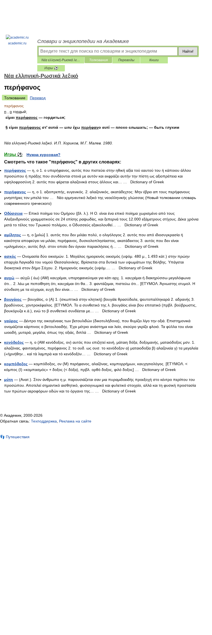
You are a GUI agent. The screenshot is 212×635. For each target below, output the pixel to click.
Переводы (126, 60)
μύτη (8, 379)
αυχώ (9, 278)
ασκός (10, 256)
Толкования (98, 60)
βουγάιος (13, 299)
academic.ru (17, 43)
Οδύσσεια (13, 213)
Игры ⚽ (51, 68)
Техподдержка (44, 421)
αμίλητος (12, 235)
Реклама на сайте (75, 421)
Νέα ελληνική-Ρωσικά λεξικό (60, 60)
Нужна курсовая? (43, 154)
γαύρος (11, 321)
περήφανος (15, 170)
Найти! (188, 51)
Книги (154, 60)
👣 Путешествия (15, 437)
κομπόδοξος (16, 364)
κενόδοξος (14, 342)
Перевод (38, 98)
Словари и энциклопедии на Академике (83, 41)
